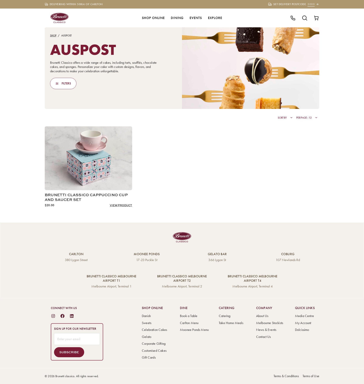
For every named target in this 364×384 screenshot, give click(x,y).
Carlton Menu (189, 323)
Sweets (146, 323)
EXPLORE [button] (215, 18)
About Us (262, 316)
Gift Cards (149, 357)
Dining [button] (177, 18)
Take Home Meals (231, 323)
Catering (224, 316)
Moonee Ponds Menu (194, 330)
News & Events (266, 330)
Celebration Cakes (154, 330)
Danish (146, 316)
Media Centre (304, 316)
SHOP (53, 35)
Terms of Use (311, 376)
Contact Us (263, 337)
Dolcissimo (302, 330)
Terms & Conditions (286, 376)
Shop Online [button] (153, 18)
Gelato (146, 337)
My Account (303, 323)
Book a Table (188, 316)
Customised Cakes (154, 351)
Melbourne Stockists (269, 323)
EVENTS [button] (196, 18)
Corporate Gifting (154, 344)
